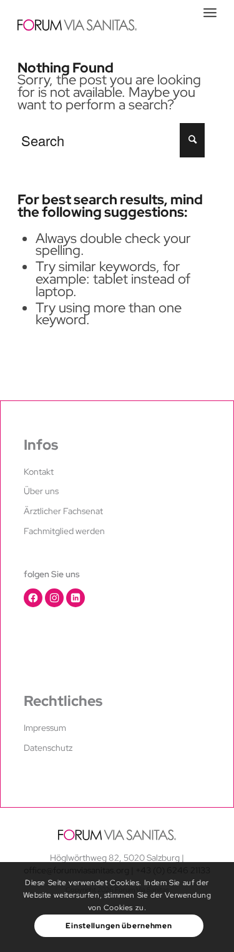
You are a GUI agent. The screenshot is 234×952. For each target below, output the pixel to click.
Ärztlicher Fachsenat (63, 511)
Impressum (45, 727)
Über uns (41, 491)
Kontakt (39, 471)
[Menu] (210, 12)
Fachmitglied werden (64, 531)
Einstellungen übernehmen (119, 926)
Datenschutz (48, 747)
